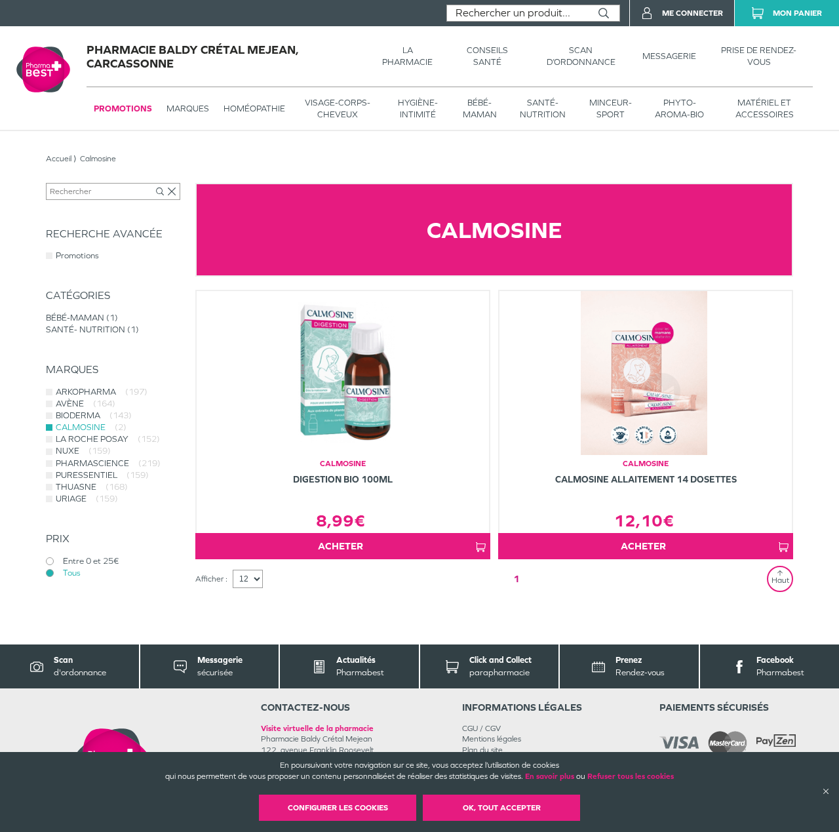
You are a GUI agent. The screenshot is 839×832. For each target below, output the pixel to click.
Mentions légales (491, 738)
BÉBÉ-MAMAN (480, 108)
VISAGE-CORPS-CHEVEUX (337, 108)
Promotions (123, 108)
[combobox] (517, 13)
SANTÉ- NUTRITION (543, 108)
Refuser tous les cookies (630, 776)
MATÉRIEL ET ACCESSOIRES (764, 108)
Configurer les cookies (338, 807)
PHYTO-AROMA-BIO (679, 108)
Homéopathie (254, 108)
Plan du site (482, 750)
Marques (187, 108)
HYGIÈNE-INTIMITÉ (418, 108)
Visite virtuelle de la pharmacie (317, 728)
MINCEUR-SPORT (610, 108)
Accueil (58, 158)
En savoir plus (549, 776)
